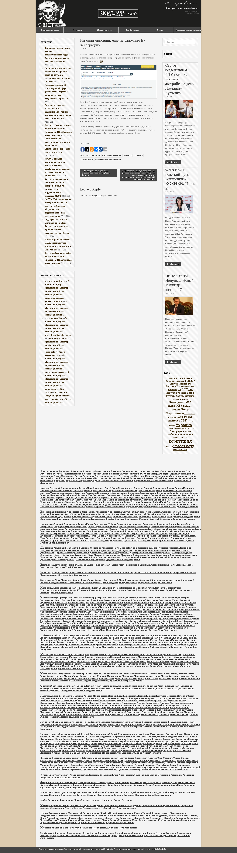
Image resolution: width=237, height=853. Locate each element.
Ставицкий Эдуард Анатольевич (109, 748)
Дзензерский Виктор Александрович (150, 552)
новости (127, 155)
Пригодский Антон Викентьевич (175, 710)
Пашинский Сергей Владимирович (143, 700)
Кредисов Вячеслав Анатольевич (80, 621)
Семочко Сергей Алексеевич (86, 741)
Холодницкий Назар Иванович (168, 792)
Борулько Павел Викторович (117, 504)
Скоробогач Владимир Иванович (72, 743)
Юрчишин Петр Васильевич (122, 827)
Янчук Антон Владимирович (98, 833)
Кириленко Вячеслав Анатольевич (104, 602)
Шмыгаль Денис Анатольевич (84, 820)
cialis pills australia (55, 281)
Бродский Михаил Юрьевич (174, 504)
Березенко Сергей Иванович (143, 497)
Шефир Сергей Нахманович (182, 815)
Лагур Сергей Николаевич (76, 637)
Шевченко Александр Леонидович (76, 815)
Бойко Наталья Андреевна (138, 502)
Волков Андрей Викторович (55, 519)
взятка (188, 431)
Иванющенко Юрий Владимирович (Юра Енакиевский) (107, 588)
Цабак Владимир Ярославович (56, 800)
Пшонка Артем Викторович (173, 714)
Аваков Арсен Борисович (159, 471)
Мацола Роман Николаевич (100, 659)
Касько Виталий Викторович (70, 600)
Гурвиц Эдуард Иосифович (54, 542)
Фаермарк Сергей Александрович (96, 782)
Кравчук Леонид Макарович (174, 618)
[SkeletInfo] (118, 13)
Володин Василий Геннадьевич (88, 519)
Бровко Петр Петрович (146, 504)
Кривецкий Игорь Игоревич (114, 621)
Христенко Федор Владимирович (153, 795)
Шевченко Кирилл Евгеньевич (111, 815)
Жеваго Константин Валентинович (153, 572)
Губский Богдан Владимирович (141, 540)
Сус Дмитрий (124, 753)
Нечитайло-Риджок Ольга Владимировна (121, 678)
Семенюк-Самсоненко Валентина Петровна (175, 739)
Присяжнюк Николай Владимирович (60, 712)
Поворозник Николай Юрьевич (117, 707)
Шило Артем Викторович (53, 818)
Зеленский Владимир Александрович (159, 580)
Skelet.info (108, 849)
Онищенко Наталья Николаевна (94, 688)
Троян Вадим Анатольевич (93, 767)
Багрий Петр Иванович (91, 488)
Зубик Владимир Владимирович (119, 582)
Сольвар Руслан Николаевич (153, 746)
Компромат (177, 402)
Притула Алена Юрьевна (94, 712)
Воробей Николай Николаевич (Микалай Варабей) (132, 519)
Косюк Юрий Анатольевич (69, 618)
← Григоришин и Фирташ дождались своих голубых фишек (96, 173)
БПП (187, 381)
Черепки (77, 30)
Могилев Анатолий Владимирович (172, 664)
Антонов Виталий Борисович (56, 478)
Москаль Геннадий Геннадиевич (115, 666)
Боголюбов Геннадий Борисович (159, 499)
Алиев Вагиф (150, 473)
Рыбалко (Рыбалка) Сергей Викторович (122, 726)
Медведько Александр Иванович (172, 659)
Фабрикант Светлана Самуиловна (58, 782)
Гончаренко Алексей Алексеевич (71, 535)
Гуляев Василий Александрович (176, 540)
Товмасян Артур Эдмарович (108, 762)
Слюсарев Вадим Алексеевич (106, 743)
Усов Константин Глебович (66, 777)
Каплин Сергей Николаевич (152, 597)
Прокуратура (174, 417)
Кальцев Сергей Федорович (122, 597)
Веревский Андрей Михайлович (143, 514)
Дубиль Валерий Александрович (139, 557)
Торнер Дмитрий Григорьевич (87, 765)
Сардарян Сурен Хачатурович (148, 734)
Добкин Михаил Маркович (117, 555)
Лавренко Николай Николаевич (86, 635)
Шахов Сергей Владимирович (83, 813)
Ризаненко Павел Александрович (89, 724)
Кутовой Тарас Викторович (162, 630)
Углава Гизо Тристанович (54, 775)
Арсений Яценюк (175, 381)
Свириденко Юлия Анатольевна (129, 736)
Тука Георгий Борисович (68, 769)
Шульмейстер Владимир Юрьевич (58, 822)
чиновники (87, 159)
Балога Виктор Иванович (180, 488)
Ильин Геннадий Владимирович (136, 590)
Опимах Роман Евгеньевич (127, 688)
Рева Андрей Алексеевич (181, 722)
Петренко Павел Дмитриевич (105, 703)
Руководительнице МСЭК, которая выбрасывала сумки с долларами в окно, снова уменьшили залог (58, 112)
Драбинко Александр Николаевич (71, 557)
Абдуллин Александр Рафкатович (89, 471)
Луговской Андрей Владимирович (99, 644)
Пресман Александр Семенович (139, 710)
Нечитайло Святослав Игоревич (81, 678)
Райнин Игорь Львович (87, 722)
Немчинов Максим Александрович (141, 676)
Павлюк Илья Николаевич (122, 696)
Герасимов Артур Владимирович (70, 529)
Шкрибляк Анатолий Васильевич (182, 818)
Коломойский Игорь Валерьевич (138, 611)
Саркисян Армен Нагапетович (182, 734)
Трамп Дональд (112, 765)
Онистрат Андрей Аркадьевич (163, 686)
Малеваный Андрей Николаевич (163, 654)
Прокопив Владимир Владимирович (103, 714)
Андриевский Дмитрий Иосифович (138, 476)
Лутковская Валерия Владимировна (166, 644)
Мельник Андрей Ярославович (93, 661)
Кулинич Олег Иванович (121, 628)
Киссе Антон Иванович (136, 602)
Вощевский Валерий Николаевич (177, 519)
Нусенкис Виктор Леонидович (125, 680)
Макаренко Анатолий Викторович (126, 654)
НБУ (179, 405)
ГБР (179, 390)
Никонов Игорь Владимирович (161, 678)
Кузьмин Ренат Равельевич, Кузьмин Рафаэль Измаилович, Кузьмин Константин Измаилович (143, 625)
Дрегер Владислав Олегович (106, 557)
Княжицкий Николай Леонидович (104, 607)
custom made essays (54, 372)
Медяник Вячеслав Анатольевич (58, 661)
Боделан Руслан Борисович (108, 502)
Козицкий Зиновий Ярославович (160, 609)
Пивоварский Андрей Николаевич (140, 703)
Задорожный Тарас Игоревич (55, 580)
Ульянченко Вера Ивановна (84, 775)
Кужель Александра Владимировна (71, 625)
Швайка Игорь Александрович (116, 813)
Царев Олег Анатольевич (87, 800)
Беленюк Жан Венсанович (92, 495)
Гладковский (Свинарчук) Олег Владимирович (83, 531)
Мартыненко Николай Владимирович (116, 657)
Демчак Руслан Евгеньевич (163, 548)
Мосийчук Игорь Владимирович (79, 666)
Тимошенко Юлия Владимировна (142, 760)
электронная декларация (108, 159)
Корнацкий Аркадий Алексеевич (154, 614)
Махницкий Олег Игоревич (69, 659)
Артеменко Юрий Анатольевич (160, 478)
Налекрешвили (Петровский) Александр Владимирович (70, 673)
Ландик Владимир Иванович (106, 637)
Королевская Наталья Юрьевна (74, 616)
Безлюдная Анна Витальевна (172, 493)
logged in (96, 195)
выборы (172, 434)
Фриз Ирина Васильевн (120, 785)
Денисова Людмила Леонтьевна (151, 550)
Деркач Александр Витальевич (72, 552)
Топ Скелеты (132, 30)
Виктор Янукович (180, 383)
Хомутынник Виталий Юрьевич (78, 795)
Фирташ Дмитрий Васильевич (178, 782)
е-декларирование (111, 155)
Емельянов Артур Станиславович (58, 565)
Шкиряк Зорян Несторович (148, 818)
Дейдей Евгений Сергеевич (134, 548)
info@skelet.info (158, 849)
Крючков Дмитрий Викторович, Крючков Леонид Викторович (149, 623)
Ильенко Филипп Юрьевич (103, 590)
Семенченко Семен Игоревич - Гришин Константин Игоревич (118, 739)
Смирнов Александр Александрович (142, 743)
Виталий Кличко (175, 386)
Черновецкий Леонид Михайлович (161, 805)
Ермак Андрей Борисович (125, 565)
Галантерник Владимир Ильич (159, 524)
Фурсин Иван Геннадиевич (86, 787)
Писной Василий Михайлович (83, 707)
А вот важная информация (55, 471)
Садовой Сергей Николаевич (116, 734)
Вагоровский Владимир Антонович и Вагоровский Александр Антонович (80, 512)
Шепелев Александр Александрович (148, 815)
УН (101, 61)
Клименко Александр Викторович (86, 604)
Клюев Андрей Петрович (71, 607)
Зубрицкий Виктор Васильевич (155, 582)
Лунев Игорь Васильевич (132, 644)
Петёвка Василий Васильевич (72, 703)
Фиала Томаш (122, 782)
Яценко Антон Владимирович (160, 835)
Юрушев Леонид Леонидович (90, 827)
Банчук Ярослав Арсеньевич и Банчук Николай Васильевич (105, 490)
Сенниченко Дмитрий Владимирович (122, 741)
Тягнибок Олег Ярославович (173, 769)
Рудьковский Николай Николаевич (80, 726)
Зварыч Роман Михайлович (88, 580)
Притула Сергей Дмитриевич (125, 712)
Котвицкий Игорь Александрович (102, 618)
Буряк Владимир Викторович (142, 506)
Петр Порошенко (177, 411)
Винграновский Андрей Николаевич (92, 516)
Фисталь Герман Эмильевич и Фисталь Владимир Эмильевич (73, 785)
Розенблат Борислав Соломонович (171, 724)
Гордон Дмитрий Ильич (182, 535)
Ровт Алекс (114, 724)
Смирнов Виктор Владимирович (180, 743)
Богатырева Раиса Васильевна (92, 499)
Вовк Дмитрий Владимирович (183, 516)
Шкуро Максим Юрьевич (53, 820)
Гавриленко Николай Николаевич (58, 524)
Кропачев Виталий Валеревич (145, 621)
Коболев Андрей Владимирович (141, 607)
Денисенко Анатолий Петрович (83, 550)
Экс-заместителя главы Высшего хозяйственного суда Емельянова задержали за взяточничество (57, 55)
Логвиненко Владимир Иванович (150, 642)
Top (230, 846)
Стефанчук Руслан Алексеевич (92, 750)
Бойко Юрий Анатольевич (167, 502)
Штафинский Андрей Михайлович (176, 820)
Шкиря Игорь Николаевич (119, 818)
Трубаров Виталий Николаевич (126, 767)
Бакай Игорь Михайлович (118, 488)
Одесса (176, 409)
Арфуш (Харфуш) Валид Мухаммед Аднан (77, 480)
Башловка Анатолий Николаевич (92, 493)
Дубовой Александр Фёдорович (175, 557)
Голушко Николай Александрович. (149, 533)
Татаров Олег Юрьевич (160, 758)
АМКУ (172, 378)
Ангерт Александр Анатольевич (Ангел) (96, 476)
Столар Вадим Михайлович (125, 750)
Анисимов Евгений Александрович (177, 476)
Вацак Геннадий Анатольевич (80, 514)
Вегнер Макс (104, 514)
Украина (138, 155)
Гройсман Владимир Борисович (105, 540)
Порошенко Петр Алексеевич (70, 710)
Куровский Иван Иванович (102, 630)
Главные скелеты (50, 30)
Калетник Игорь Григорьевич (56, 597)
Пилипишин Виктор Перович (56, 705)
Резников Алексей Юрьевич (55, 724)
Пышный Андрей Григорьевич (77, 717)
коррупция (180, 441)
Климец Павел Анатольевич (160, 604)
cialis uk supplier (53, 318)
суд (191, 446)
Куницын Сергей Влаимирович (153, 628)
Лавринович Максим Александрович (168, 635)
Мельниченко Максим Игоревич (128, 661)
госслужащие (93, 155)
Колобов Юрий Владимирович (103, 611)
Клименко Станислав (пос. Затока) (124, 604)
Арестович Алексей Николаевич (90, 478)
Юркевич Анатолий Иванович (57, 827)
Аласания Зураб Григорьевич (126, 473)
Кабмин (177, 399)
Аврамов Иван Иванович (70, 473)
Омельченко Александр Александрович (124, 686)
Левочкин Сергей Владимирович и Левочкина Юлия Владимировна (159, 637)
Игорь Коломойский (180, 396)
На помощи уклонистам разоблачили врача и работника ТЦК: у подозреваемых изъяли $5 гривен (58, 75)
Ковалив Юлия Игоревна (53, 609)
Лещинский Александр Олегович (94, 640)
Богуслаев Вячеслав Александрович (73, 502)
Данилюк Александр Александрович (99, 548)
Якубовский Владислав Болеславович (60, 833)
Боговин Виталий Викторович (125, 499)
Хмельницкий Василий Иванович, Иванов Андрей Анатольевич (116, 792)
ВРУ (192, 381)
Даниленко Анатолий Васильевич (59, 548)
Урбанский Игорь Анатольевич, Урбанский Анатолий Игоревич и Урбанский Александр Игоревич (117, 776)
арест (191, 428)
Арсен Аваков (184, 378)
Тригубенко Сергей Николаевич (173, 765)
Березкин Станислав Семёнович (176, 497)
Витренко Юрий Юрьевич (152, 516)
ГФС (190, 389)
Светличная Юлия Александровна (92, 736)
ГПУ (185, 389)
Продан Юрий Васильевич (68, 714)
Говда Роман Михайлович (165, 531)
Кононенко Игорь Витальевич (172, 611)
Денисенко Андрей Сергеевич (116, 550)
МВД (188, 402)
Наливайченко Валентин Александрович (124, 673)
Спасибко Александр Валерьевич (72, 748)
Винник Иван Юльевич (125, 516)
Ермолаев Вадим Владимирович (157, 565)
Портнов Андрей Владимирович (103, 710)
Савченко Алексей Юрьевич (55, 734)
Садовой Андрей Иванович (85, 734)
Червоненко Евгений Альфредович (122, 805)
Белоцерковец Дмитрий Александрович (128, 495)
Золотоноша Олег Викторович (84, 582)
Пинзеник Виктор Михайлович (90, 705)
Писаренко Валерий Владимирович (161, 705)
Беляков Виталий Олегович (165, 495)
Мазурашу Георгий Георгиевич (90, 654)
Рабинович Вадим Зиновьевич (57, 722)
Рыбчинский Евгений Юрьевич (160, 726)
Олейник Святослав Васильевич (58, 686)
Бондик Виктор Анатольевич (85, 504)
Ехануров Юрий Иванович (69, 567)
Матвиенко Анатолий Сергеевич (155, 657)
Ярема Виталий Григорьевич (130, 833)
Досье (190, 392)
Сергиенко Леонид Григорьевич (161, 741)
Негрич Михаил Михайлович (72, 676)
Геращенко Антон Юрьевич (104, 529)
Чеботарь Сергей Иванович (54, 805)
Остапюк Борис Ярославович (157, 688)
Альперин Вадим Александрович (176, 473)
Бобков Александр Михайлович (57, 499)
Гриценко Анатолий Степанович (69, 540)
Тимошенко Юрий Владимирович (180, 760)
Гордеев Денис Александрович (151, 535)
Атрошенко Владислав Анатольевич (153, 480)
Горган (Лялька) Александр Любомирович (111, 535)
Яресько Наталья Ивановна (161, 833)
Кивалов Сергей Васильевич (70, 602)
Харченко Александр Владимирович (60, 792)
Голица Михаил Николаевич (114, 533)
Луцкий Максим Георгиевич (107, 647)
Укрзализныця (174, 428)
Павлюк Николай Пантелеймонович (156, 696)
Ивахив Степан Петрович (151, 588)
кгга (184, 437)
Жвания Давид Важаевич (54, 572)
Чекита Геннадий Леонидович (86, 805)
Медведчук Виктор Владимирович (134, 659)
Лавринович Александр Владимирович (125, 635)
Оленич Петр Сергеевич (89, 686)
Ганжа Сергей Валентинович (103, 526)
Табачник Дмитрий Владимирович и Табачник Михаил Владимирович (79, 758)
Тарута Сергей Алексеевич (133, 758)
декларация (185, 434)
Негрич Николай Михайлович (105, 676)
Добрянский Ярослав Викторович (151, 555)
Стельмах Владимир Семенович (57, 750)
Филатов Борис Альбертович (145, 782)
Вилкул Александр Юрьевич (55, 516)
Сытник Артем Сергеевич (147, 753)
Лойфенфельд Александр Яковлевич (59, 644)
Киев (184, 399)
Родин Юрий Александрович (136, 724)
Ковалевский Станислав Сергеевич (177, 607)
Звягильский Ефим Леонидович (121, 580)
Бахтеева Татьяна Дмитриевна (57, 493)
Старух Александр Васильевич (179, 748)
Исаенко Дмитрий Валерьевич (56, 592)
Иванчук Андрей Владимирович (58, 588)
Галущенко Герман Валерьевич (70, 526)
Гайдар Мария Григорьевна (92, 524)
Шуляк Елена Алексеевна (91, 822)
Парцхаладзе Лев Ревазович (172, 698)
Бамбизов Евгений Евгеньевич (56, 490)
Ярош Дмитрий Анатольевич (127, 835)
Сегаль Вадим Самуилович (69, 739)
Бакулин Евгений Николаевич (150, 488)
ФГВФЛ (185, 428)
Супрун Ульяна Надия (154, 750)
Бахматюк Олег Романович (177, 490)
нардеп (169, 446)
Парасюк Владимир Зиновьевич (102, 698)
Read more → (173, 162)
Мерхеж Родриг (73, 664)
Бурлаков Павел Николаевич (109, 506)
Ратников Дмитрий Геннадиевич (149, 722)
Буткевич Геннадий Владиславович (178, 506)
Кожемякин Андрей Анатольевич (123, 609)
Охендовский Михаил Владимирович (81, 690)
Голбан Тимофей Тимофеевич (82, 533)
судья (176, 450)
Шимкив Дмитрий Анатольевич (86, 818)
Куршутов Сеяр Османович (132, 630)
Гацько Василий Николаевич (134, 526)
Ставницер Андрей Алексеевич (144, 748)
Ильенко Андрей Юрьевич (74, 590)
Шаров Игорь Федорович (53, 813)
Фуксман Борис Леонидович (55, 787)
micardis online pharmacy (58, 335)
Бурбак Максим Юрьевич (79, 506)
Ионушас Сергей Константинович (173, 590)
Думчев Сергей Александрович (57, 559)
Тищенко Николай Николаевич (57, 762)
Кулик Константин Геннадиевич (89, 628)
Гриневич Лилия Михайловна (153, 538)
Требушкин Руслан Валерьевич (138, 765)
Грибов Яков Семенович (83, 538)
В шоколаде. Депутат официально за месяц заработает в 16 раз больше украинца (57, 288)
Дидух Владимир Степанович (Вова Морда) (78, 555)
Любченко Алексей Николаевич (167, 647)
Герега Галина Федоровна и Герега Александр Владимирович (151, 529)
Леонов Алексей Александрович (57, 640)
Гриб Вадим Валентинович (54, 538)
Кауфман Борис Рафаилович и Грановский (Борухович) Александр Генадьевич (129, 600)
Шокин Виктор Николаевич (116, 820)
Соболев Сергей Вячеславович (121, 746)
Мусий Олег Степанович (71, 668)
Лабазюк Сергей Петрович (54, 635)
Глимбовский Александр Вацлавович (130, 531)
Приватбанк (189, 414)
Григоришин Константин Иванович (116, 538)
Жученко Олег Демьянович (73, 575)
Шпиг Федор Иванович (144, 820)
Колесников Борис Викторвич (70, 611)
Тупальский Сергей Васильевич (99, 769)
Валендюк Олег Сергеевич (174, 512)
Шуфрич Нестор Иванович (120, 822)
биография (177, 431)
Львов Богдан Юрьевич (136, 647)
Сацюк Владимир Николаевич (56, 736)
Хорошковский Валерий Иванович (115, 795)
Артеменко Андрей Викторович (125, 478)
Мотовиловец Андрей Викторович (153, 666)
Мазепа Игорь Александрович (56, 654)
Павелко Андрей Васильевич (56, 696)
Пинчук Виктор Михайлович (124, 705)
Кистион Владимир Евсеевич (165, 602)
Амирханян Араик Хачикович (56, 476)
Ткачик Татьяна (83, 762)
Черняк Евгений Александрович (82, 808)
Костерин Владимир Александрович (155, 616)
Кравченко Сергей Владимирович (140, 618)
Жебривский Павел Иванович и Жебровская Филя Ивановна (101, 572)
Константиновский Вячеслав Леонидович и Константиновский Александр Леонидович (88, 614)
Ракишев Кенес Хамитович (115, 722)
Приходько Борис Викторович (158, 712)
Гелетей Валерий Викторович (166, 526)
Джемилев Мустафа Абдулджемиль (109, 552)
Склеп (159, 30)
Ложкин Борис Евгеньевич (183, 642)
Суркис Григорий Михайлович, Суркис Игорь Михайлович (84, 753)
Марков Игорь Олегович (81, 657)
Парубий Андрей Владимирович (138, 698)
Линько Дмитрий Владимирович (131, 640)
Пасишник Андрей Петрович (76, 700)
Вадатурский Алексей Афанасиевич (140, 512)
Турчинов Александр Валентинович (137, 769)
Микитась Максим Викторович (135, 664)
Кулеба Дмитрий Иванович (55, 628)
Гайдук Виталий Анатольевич (124, 524)
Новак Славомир (61, 680)
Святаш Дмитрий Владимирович (166, 736)
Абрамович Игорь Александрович (127, 471)
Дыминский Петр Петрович (90, 559)
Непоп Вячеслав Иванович (175, 676)
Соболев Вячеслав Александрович (87, 746)
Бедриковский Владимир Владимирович (133, 493)
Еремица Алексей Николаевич (94, 565)
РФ (181, 417)
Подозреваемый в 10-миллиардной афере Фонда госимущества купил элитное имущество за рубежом (57, 92)
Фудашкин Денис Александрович (151, 785)
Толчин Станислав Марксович (181, 762)
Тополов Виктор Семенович (55, 765)
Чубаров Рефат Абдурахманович (118, 808)
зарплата (177, 437)
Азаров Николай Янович (97, 473)
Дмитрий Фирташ (176, 393)
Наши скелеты (104, 30)
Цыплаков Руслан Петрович (117, 800)
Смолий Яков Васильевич (54, 746)
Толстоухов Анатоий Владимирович (144, 762)
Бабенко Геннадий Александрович (59, 488)
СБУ (184, 420)
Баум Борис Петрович (150, 490)
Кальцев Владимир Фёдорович (90, 597)
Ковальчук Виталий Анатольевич (85, 609)
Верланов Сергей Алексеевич (177, 514)
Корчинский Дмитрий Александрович (113, 616)
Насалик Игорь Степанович (162, 673)
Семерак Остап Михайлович (55, 741)
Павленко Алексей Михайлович (90, 696)
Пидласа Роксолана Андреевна (176, 703)
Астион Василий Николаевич (117, 480)
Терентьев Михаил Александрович (73, 760)
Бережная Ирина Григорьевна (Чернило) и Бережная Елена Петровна (92, 497)
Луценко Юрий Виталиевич (76, 647)
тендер (183, 449)
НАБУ (172, 405)
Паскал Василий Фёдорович (108, 700)
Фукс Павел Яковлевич (183, 785)
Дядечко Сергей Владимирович (123, 559)
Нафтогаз (187, 406)
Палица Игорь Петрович (71, 698)
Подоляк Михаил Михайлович (152, 707)
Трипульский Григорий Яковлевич (59, 767)
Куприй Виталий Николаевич (70, 630)
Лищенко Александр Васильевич (113, 642)
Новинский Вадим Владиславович (89, 680)
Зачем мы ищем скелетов (188, 30)
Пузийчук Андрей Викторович (141, 714)
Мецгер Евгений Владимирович (99, 664)
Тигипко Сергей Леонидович (108, 760)
